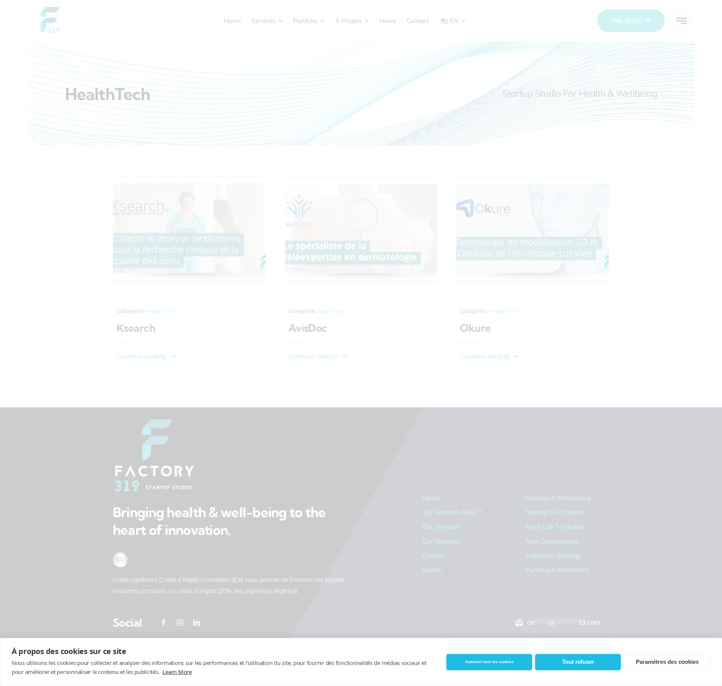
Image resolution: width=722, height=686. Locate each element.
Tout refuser (578, 662)
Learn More (176, 671)
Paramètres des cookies (667, 662)
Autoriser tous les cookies (489, 662)
